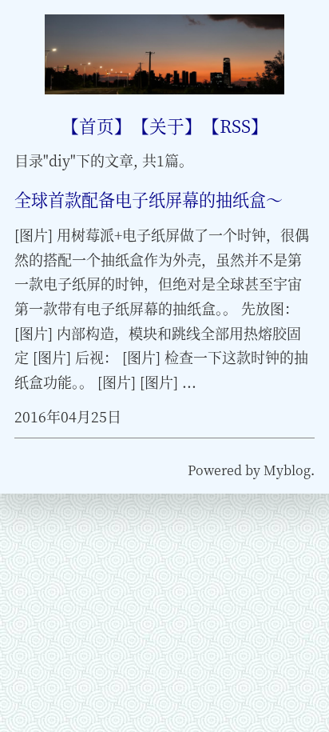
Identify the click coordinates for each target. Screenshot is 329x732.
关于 (166, 125)
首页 (96, 125)
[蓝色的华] (165, 88)
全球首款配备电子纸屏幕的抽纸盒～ (148, 199)
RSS (235, 125)
